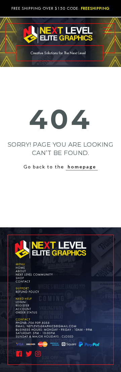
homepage (82, 166)
